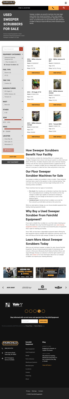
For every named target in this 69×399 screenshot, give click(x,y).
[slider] (4, 120)
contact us (35, 255)
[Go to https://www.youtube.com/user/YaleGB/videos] (43, 311)
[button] (13, 157)
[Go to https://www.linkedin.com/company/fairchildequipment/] (26, 311)
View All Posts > (47, 365)
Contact (40, 391)
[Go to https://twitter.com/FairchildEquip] (39, 311)
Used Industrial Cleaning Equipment (12, 35)
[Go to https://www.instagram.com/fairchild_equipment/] (35, 311)
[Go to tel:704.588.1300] (11, 348)
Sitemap (34, 391)
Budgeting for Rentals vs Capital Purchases (49, 349)
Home (5, 34)
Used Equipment (12, 34)
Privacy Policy (29, 326)
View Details (36, 73)
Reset (9, 150)
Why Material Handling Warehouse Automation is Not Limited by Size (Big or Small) (49, 358)
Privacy (28, 391)
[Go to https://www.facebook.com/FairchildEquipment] (30, 311)
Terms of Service (38, 326)
